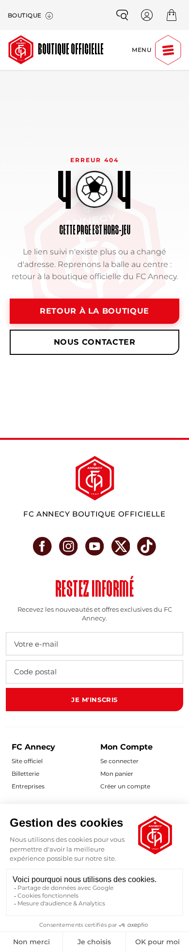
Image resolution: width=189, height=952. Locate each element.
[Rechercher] (122, 15)
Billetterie (25, 773)
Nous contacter (95, 342)
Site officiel (27, 761)
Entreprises (28, 786)
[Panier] (171, 15)
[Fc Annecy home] (94, 478)
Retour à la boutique (94, 311)
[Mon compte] (147, 15)
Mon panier (116, 773)
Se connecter (119, 761)
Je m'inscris (94, 699)
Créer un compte (125, 786)
